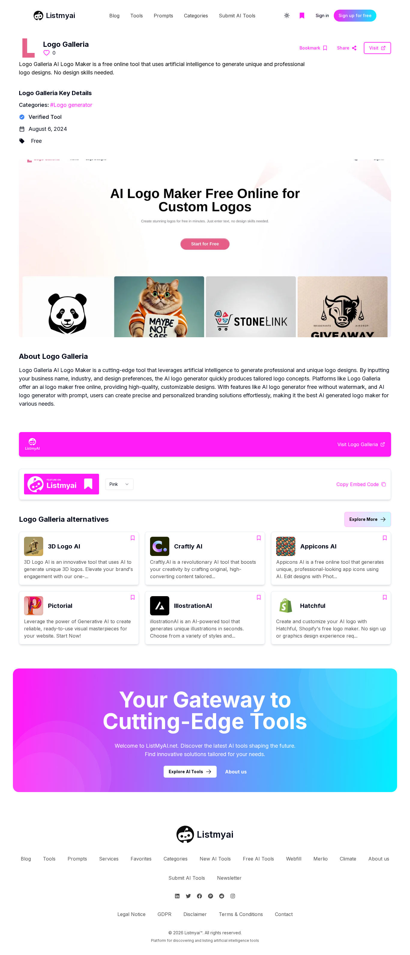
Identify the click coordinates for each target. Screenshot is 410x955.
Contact (284, 914)
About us (236, 772)
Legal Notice (131, 914)
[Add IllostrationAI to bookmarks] (259, 597)
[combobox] (119, 484)
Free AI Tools (258, 859)
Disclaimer (195, 914)
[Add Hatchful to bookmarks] (385, 597)
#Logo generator (71, 105)
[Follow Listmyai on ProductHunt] (210, 896)
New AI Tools (215, 859)
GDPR (164, 914)
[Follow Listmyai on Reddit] (221, 896)
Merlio (320, 859)
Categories (196, 16)
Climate (348, 859)
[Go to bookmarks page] (302, 15)
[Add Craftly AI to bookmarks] (259, 538)
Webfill (293, 859)
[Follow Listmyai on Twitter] (188, 896)
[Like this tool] (46, 52)
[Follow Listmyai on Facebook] (199, 896)
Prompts (163, 16)
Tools (136, 16)
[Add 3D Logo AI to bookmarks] (133, 538)
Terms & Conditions (241, 914)
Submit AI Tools (237, 16)
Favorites (141, 859)
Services (109, 859)
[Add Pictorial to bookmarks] (133, 597)
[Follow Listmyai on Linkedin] (177, 896)
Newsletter (229, 878)
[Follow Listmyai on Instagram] (232, 896)
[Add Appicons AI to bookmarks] (385, 538)
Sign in (322, 15)
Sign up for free (355, 15)
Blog (114, 16)
